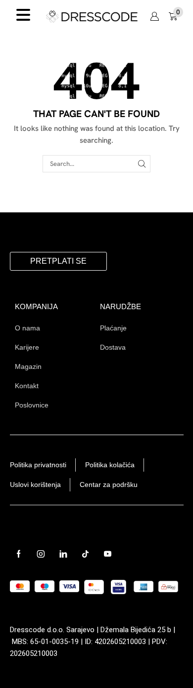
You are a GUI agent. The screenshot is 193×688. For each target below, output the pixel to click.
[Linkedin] (63, 554)
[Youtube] (107, 554)
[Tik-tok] (85, 554)
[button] (154, 16)
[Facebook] (18, 554)
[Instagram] (41, 554)
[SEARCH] (142, 163)
